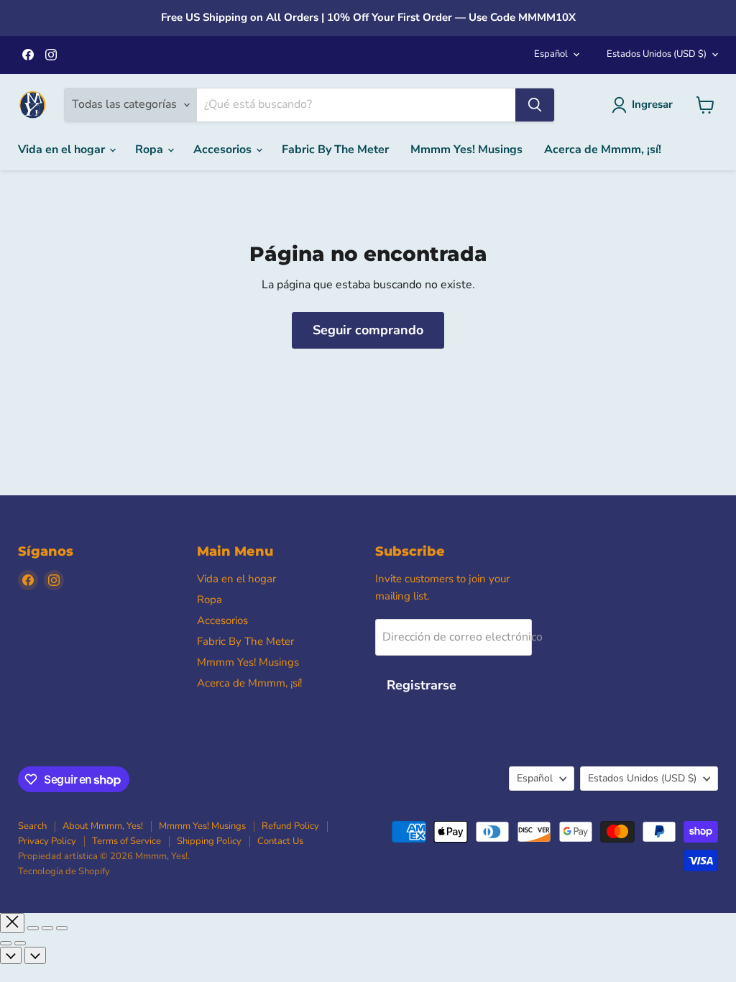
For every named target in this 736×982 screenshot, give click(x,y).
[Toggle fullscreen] (47, 928)
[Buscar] (534, 104)
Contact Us (280, 841)
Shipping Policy (209, 841)
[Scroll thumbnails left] (11, 955)
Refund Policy (290, 826)
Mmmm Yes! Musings (466, 149)
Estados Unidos (657, 53)
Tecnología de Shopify (64, 871)
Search (32, 826)
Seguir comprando (368, 330)
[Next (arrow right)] (20, 943)
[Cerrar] (12, 923)
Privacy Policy (47, 841)
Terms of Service (126, 841)
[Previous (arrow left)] (6, 943)
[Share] (33, 928)
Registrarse (421, 685)
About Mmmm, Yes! (103, 826)
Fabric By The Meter (335, 149)
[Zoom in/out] (62, 928)
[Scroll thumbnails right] (35, 955)
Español (551, 53)
